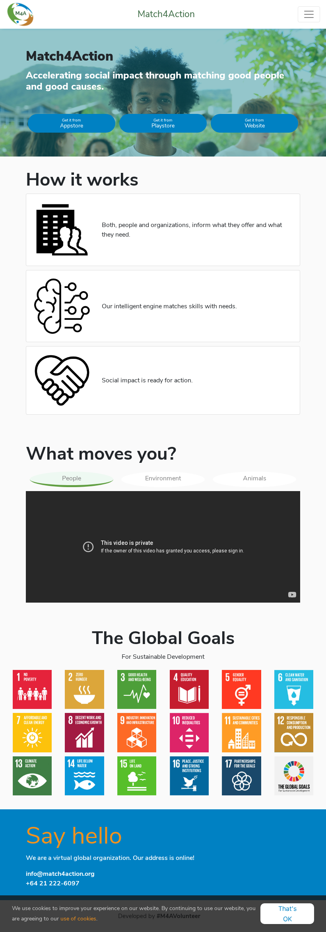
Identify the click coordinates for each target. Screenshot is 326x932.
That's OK (287, 914)
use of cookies (78, 918)
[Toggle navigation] (309, 14)
